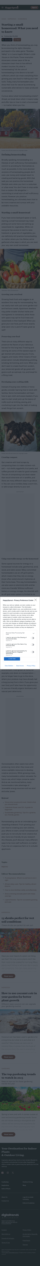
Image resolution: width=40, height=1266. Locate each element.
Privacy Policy (31, 665)
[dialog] (20, 633)
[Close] (36, 600)
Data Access (20, 665)
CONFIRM (12, 659)
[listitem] (20, 633)
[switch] (32, 638)
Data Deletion (9, 665)
